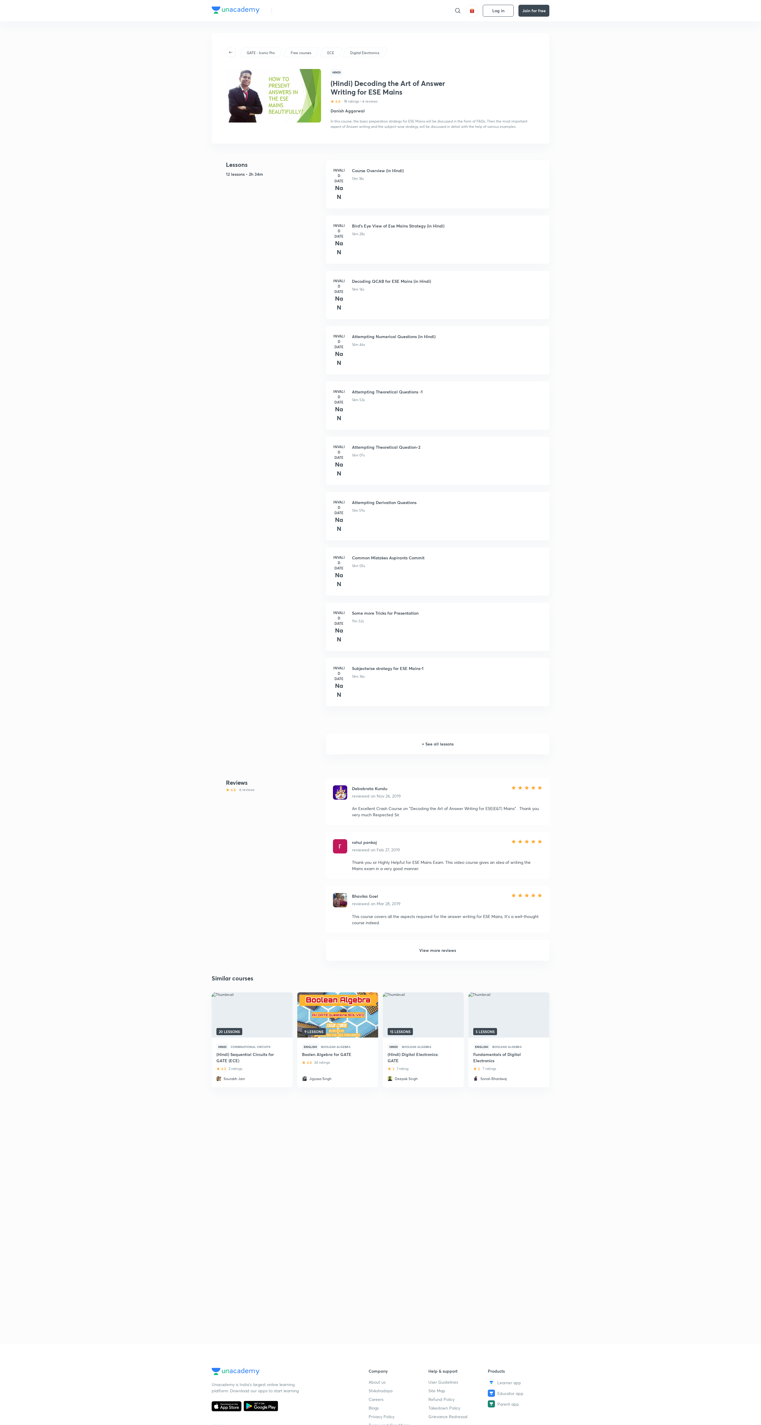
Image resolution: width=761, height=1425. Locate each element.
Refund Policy (441, 1399)
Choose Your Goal (303, 10)
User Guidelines (443, 1382)
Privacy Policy (381, 1416)
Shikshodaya (380, 1390)
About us (377, 1382)
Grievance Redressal (447, 1416)
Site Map (436, 1390)
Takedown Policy (444, 1408)
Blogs (374, 1408)
